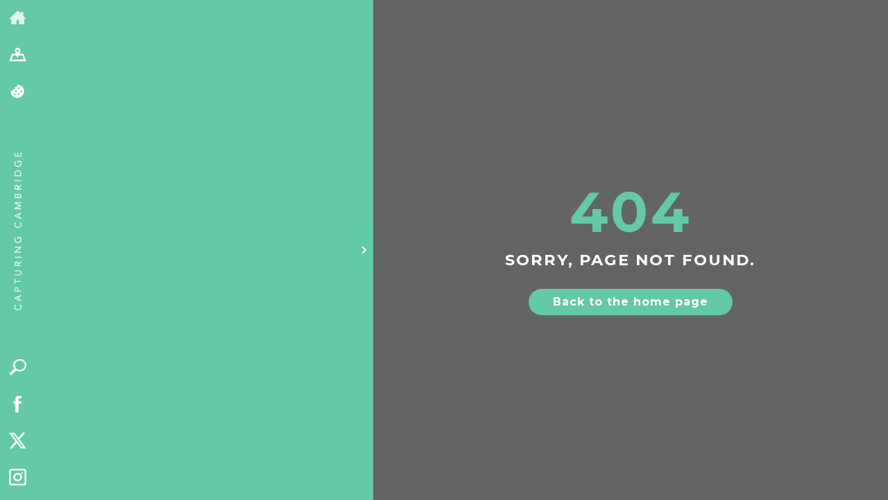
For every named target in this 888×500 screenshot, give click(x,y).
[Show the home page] (17, 18)
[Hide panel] (363, 250)
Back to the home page (630, 301)
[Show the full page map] (17, 55)
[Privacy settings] (17, 92)
